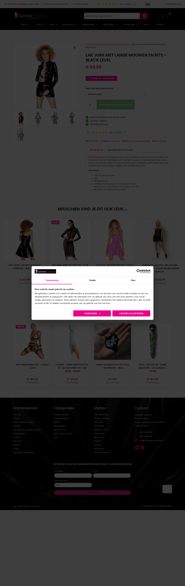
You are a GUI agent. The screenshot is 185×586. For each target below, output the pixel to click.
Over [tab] (133, 280)
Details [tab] (92, 280)
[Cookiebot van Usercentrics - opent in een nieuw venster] (138, 271)
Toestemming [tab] (51, 280)
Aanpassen (90, 313)
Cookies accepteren (131, 313)
